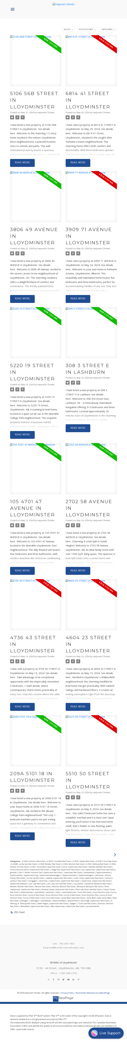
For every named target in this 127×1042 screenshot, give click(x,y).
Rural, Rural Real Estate (50, 898)
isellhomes (99, 875)
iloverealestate (89, 872)
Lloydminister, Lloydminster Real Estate (64, 881)
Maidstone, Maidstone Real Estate (98, 884)
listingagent (33, 881)
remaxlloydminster (69, 892)
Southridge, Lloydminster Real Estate (95, 901)
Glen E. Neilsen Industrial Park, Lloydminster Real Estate (40, 872)
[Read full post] (35, 62)
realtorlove (50, 892)
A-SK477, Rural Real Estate (106, 861)
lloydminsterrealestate (18, 884)
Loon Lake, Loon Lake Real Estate (59, 884)
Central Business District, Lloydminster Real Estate (29, 869)
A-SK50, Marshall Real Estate (73, 864)
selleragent (24, 901)
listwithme (43, 881)
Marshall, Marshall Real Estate (64, 886)
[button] (49, 980)
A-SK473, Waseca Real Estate (84, 861)
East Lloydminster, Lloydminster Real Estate (98, 869)
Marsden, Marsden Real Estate (22, 886)
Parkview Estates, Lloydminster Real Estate (58, 889)
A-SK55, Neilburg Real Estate (97, 864)
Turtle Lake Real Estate (87, 903)
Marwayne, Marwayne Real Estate (90, 886)
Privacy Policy (67, 993)
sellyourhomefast (59, 901)
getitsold (13, 872)
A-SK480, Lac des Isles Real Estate (24, 864)
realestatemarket (26, 892)
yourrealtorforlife (92, 906)
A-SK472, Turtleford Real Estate (59, 861)
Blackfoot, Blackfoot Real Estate (100, 867)
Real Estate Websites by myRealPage (93, 993)
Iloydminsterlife (16, 875)
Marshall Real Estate (43, 886)
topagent (73, 903)
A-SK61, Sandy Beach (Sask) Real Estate (45, 867)
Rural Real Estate (85, 892)
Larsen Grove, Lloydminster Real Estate (89, 878)
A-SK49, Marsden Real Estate (50, 864)
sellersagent (35, 901)
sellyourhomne (73, 901)
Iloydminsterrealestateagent (50, 875)
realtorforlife (39, 892)
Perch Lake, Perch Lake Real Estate (89, 889)
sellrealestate (46, 901)
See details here (37, 803)
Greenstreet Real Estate (73, 872)
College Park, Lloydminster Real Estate (65, 869)
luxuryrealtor (78, 884)
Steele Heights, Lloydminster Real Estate (52, 903)
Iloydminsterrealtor (70, 875)
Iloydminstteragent (86, 875)
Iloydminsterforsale (103, 872)
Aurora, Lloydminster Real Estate (74, 867)
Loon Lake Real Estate (37, 884)
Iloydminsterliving (31, 875)
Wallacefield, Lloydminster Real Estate (34, 906)
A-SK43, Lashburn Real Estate (33, 861)
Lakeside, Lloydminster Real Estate (59, 878)
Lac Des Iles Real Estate (36, 878)
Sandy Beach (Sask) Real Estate (73, 898)
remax (58, 892)
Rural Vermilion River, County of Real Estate (63, 895)
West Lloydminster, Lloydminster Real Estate (68, 906)
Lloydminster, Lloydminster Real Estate (96, 881)
